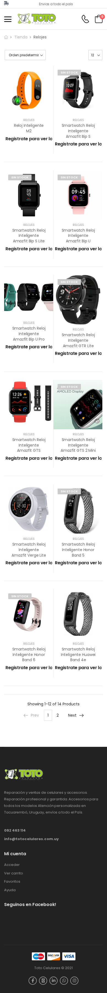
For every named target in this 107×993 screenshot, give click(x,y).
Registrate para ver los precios (38, 139)
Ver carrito (13, 873)
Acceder (12, 865)
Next (72, 715)
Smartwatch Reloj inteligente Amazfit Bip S (78, 131)
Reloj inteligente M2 (29, 128)
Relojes (29, 120)
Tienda (20, 37)
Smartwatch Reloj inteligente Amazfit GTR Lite (78, 340)
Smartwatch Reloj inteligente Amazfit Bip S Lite (29, 236)
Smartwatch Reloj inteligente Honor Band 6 (29, 654)
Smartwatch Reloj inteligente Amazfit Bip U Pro (29, 334)
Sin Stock (69, 72)
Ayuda (10, 890)
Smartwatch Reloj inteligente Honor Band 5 (78, 550)
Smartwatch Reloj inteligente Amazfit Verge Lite (29, 550)
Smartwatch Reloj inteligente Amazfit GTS (29, 445)
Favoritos (12, 881)
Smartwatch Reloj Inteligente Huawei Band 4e (78, 654)
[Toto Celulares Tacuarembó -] (37, 19)
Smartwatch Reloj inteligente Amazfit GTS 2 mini (78, 445)
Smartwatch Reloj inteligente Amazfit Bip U (78, 236)
